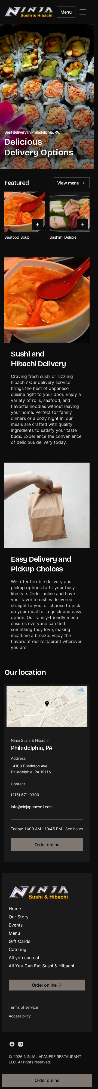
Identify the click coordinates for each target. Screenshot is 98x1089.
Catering (17, 949)
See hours (74, 828)
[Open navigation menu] (82, 12)
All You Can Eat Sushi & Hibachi (41, 965)
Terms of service (23, 1007)
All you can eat (24, 957)
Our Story (19, 916)
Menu (66, 12)
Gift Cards (19, 941)
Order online (47, 844)
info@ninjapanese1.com (32, 808)
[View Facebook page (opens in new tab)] (12, 1044)
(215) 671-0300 (25, 796)
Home (15, 908)
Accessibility (20, 1016)
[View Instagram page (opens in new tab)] (20, 1044)
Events (16, 925)
